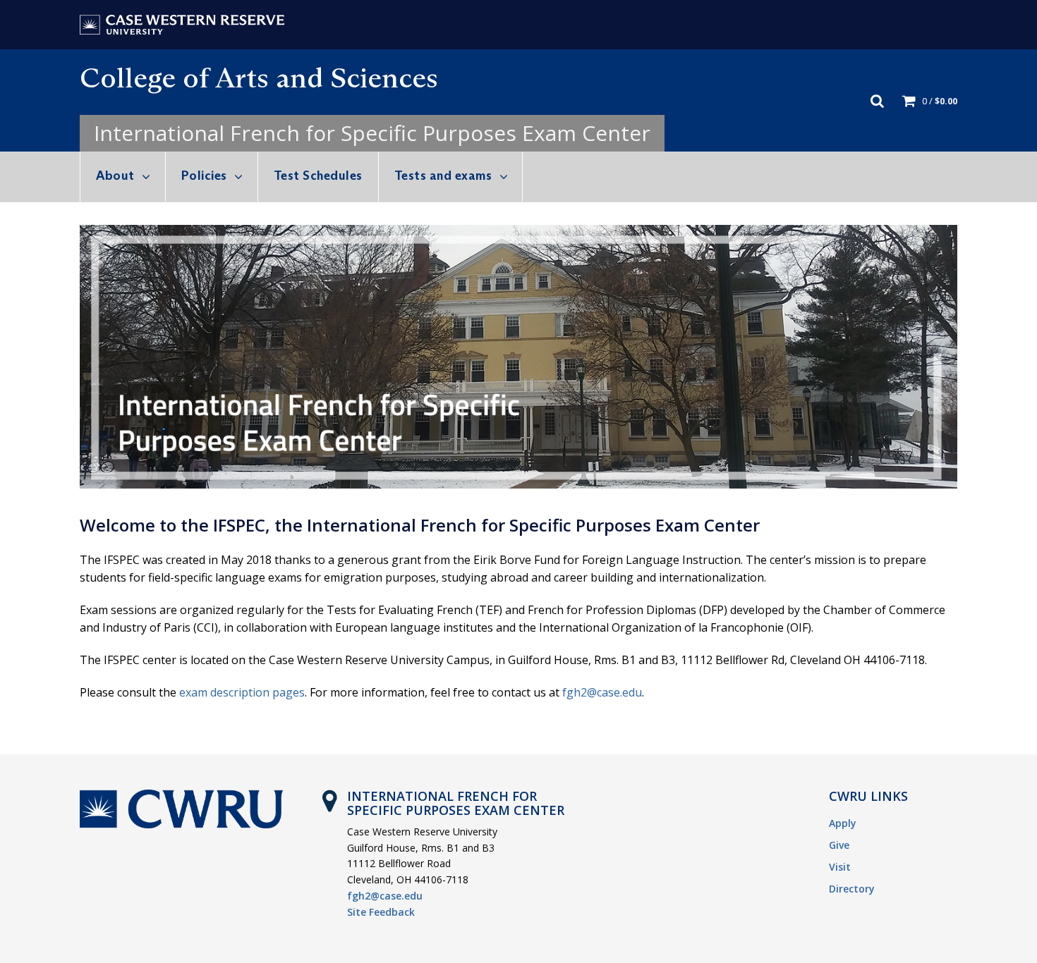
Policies (204, 175)
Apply (842, 823)
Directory (852, 888)
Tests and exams (443, 175)
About (115, 175)
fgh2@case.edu (602, 692)
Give (839, 845)
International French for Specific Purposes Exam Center (372, 132)
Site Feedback (381, 912)
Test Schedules (318, 175)
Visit (840, 866)
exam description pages (242, 692)
